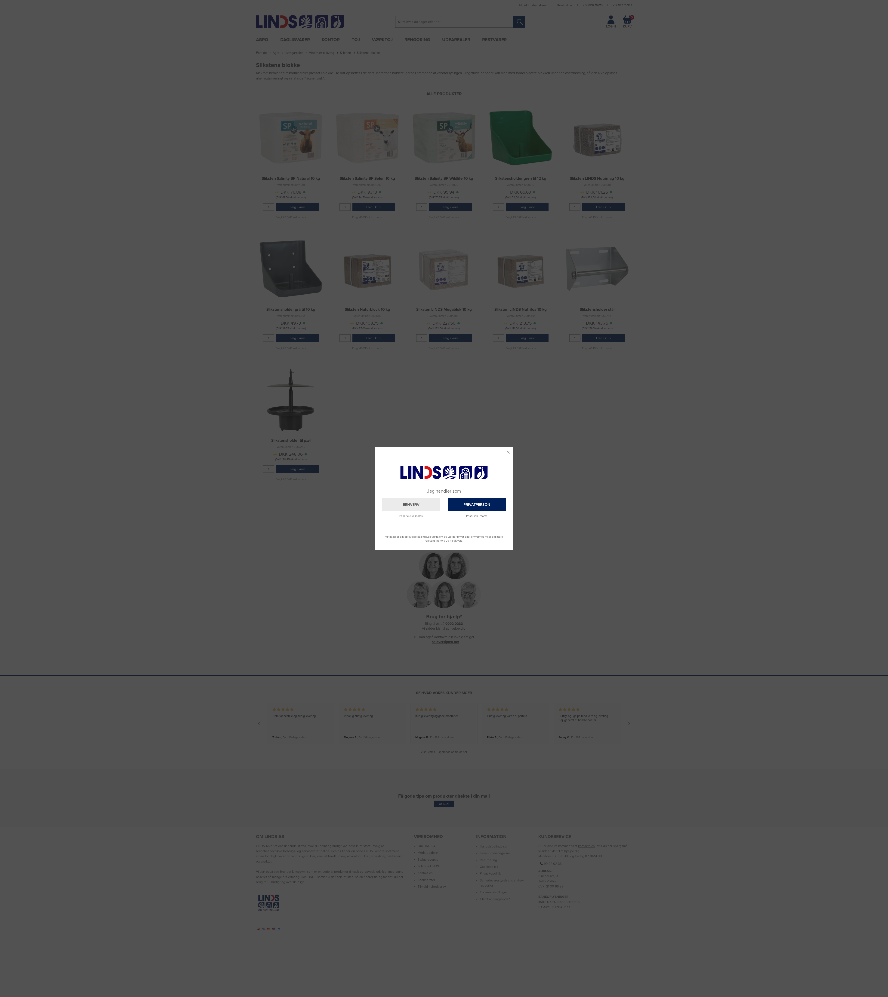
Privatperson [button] (476, 504)
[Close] (508, 452)
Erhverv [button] (411, 504)
